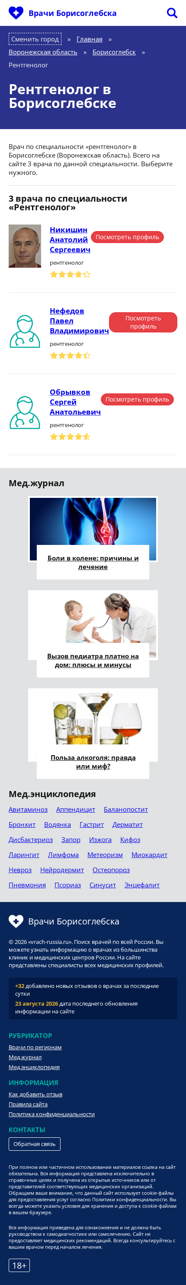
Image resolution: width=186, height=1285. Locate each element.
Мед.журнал (25, 1057)
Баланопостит (126, 809)
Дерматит (127, 824)
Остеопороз (111, 869)
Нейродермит (62, 869)
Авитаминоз (28, 809)
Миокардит (149, 854)
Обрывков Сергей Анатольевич (75, 402)
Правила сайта (28, 1104)
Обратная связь (34, 1144)
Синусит (103, 884)
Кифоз (130, 839)
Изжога (100, 839)
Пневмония (27, 884)
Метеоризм (105, 854)
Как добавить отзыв (35, 1094)
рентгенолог (67, 262)
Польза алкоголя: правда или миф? (93, 761)
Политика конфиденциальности (52, 1114)
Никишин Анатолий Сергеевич (70, 239)
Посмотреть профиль (127, 237)
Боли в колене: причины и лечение (93, 562)
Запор (70, 839)
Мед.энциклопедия (34, 1067)
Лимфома (63, 854)
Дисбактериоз (31, 839)
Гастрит (92, 824)
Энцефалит (142, 884)
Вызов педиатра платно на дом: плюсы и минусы (93, 660)
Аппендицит (75, 809)
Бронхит (22, 824)
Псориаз (68, 884)
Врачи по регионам (35, 1047)
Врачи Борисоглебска (73, 13)
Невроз (20, 869)
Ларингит (24, 854)
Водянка (57, 824)
